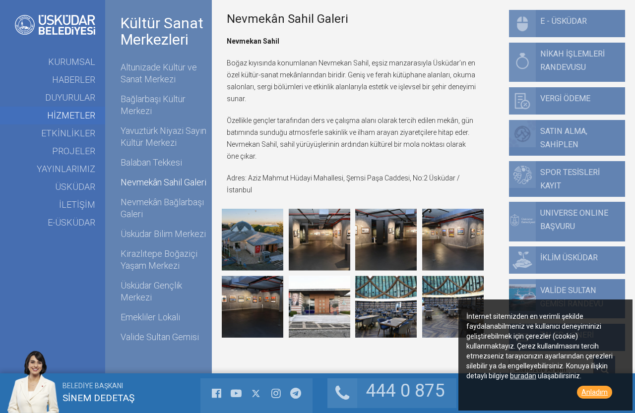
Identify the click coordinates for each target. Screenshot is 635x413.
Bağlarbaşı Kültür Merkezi (153, 105)
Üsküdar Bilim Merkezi (163, 234)
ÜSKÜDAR (75, 186)
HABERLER (73, 79)
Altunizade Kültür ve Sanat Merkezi (159, 73)
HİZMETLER (71, 115)
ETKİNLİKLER (68, 133)
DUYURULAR (70, 97)
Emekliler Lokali (150, 317)
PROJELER (73, 151)
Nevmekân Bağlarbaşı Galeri (162, 208)
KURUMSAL (71, 62)
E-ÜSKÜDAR (71, 222)
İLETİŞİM (77, 204)
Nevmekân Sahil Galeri (163, 182)
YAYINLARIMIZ (66, 169)
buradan (523, 376)
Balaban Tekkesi (151, 162)
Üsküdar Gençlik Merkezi (151, 291)
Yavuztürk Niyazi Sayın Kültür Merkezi (163, 136)
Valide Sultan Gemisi (160, 337)
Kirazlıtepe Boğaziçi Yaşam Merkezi (159, 259)
